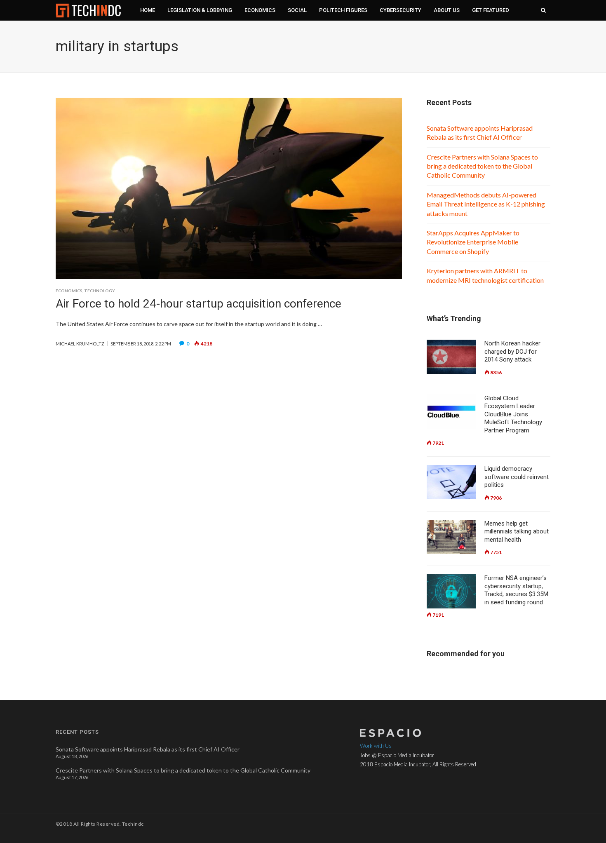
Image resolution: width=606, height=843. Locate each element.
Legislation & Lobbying (199, 10)
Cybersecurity (400, 10)
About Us (447, 10)
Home (147, 10)
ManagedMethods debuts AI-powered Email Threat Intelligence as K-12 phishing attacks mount (486, 204)
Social (297, 10)
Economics (259, 10)
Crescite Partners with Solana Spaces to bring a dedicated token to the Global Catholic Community (482, 166)
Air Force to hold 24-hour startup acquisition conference (198, 303)
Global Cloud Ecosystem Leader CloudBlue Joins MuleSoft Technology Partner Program (513, 414)
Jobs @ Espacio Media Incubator (397, 755)
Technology (99, 290)
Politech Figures (343, 10)
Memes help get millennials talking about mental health (516, 531)
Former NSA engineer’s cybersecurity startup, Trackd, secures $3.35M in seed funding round (516, 590)
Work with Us (376, 745)
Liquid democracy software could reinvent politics (516, 476)
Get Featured (490, 10)
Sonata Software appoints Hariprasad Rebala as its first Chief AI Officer (148, 749)
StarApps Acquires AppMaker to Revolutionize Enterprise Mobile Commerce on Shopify (473, 242)
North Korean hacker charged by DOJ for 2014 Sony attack (512, 351)
